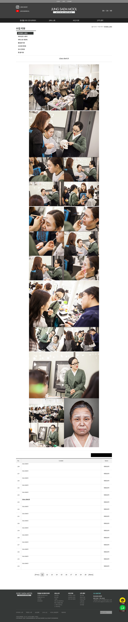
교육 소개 (52, 20)
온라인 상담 (82, 597)
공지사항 (82, 595)
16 (66, 574)
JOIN (63, 1)
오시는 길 (82, 603)
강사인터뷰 (39, 601)
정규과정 (56, 597)
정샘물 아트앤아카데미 (43, 593)
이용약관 (63, 612)
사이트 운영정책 (54, 612)
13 (52, 574)
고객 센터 (100, 20)
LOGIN (58, 1)
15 (61, 574)
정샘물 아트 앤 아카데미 (28, 20)
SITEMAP (69, 1)
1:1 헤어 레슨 (57, 606)
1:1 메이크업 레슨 (58, 604)
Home (94, 26)
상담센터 (37, 612)
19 (81, 574)
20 (85, 574)
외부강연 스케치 (22, 36)
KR (111, 10)
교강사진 (39, 599)
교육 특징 (56, 595)
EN (103, 10)
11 (42, 574)
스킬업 (55, 599)
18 (76, 574)
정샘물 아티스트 (41, 597)
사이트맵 (82, 604)
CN (107, 10)
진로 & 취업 (82, 599)
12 (47, 574)
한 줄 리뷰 (21, 52)
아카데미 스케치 (22, 33)
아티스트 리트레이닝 (59, 601)
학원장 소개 (29, 612)
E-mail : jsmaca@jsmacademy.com (102, 601)
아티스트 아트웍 (22, 40)
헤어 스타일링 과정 (58, 603)
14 (57, 574)
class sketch (25, 464)
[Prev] (37, 574)
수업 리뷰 (76, 20)
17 (71, 574)
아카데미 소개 (19, 612)
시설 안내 (82, 601)
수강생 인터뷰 (22, 46)
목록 (101, 455)
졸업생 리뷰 (21, 43)
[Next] (90, 574)
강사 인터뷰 (21, 49)
